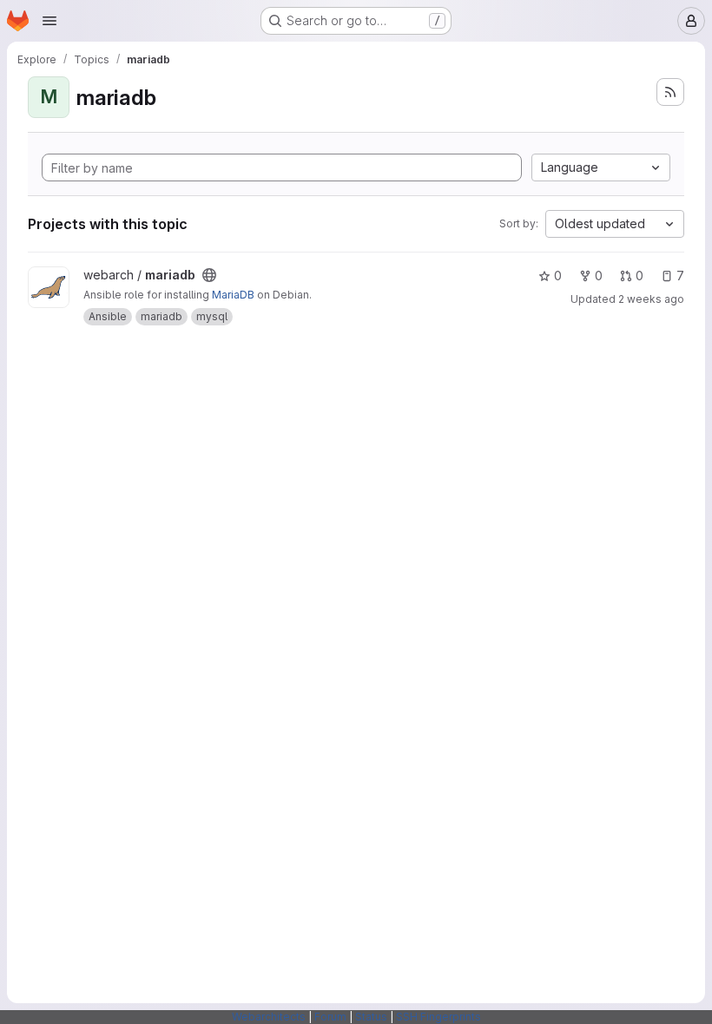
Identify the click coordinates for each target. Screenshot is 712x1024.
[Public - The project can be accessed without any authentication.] (209, 275)
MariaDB (233, 294)
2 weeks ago (651, 298)
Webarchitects (269, 1016)
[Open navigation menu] (49, 21)
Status (371, 1016)
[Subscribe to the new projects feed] (670, 92)
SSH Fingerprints (438, 1016)
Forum (330, 1016)
